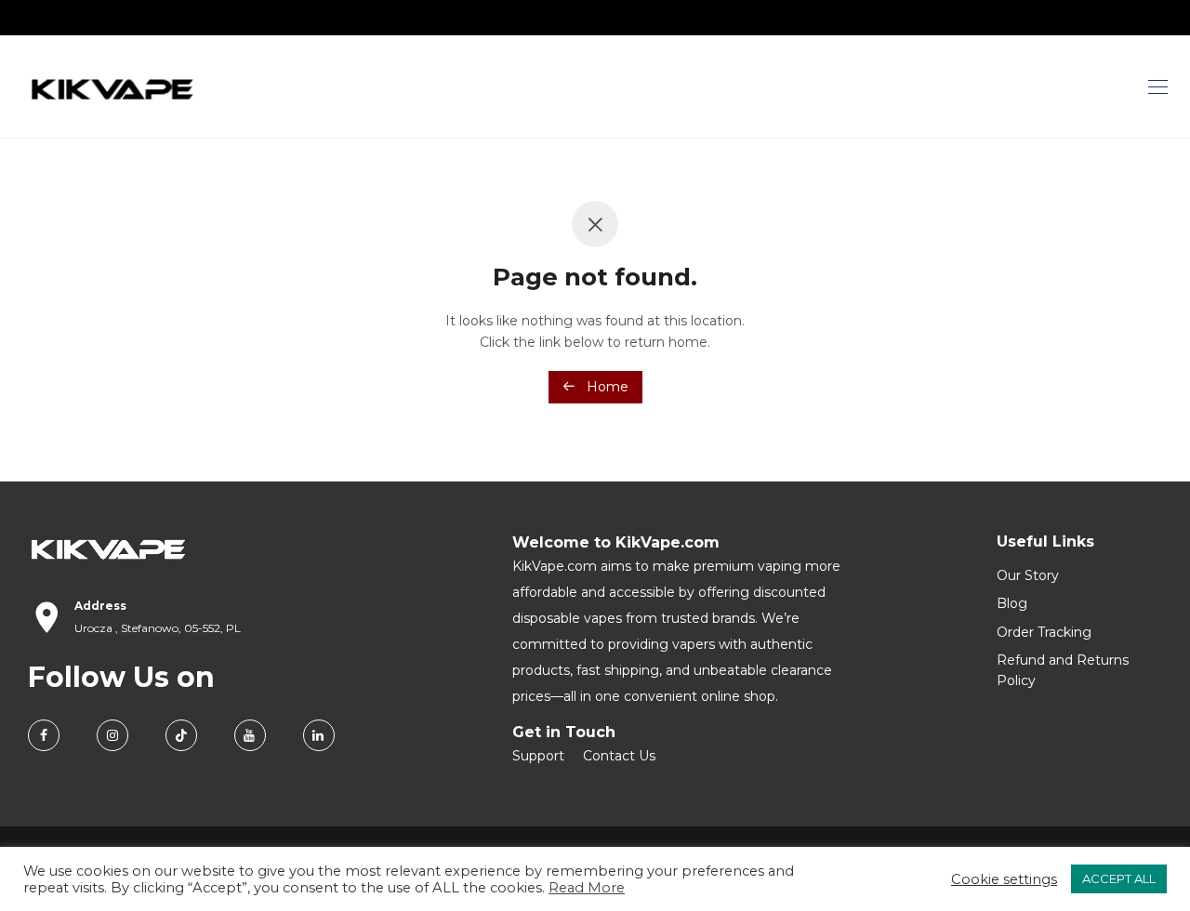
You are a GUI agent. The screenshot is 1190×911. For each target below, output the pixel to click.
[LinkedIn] (319, 735)
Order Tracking (1044, 632)
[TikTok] (181, 735)
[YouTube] (250, 735)
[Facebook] (44, 735)
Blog (1012, 603)
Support (538, 755)
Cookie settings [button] (1004, 879)
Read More (587, 887)
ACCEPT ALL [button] (1119, 878)
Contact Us (619, 755)
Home (605, 386)
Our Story (1028, 575)
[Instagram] (112, 735)
